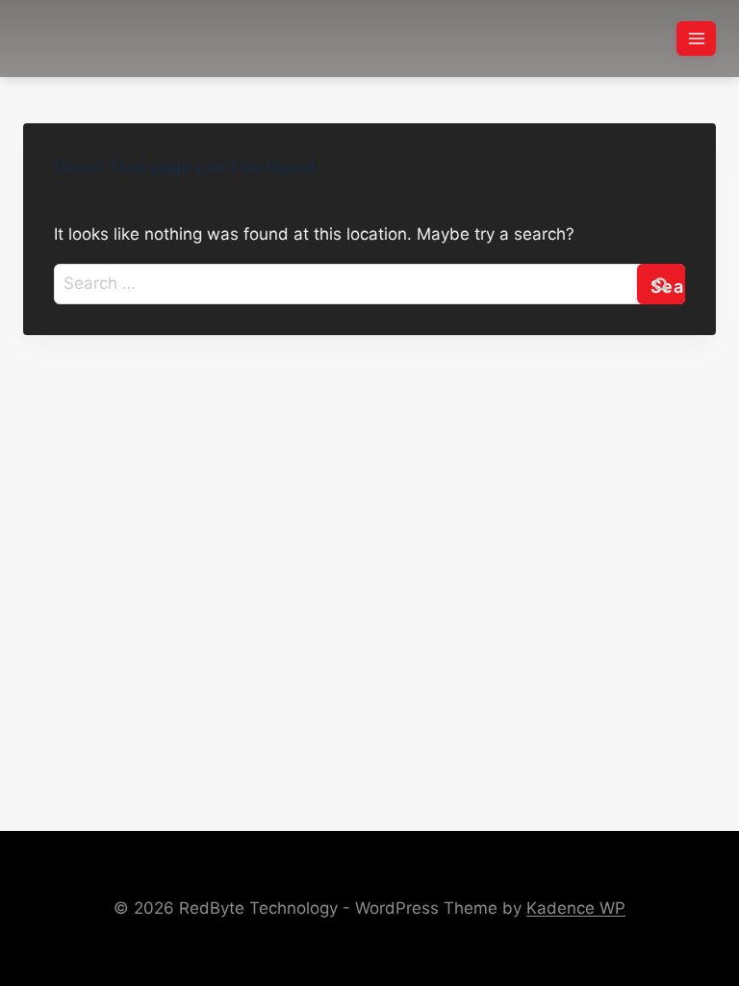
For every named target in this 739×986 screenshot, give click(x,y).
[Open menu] (696, 38)
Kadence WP (575, 908)
